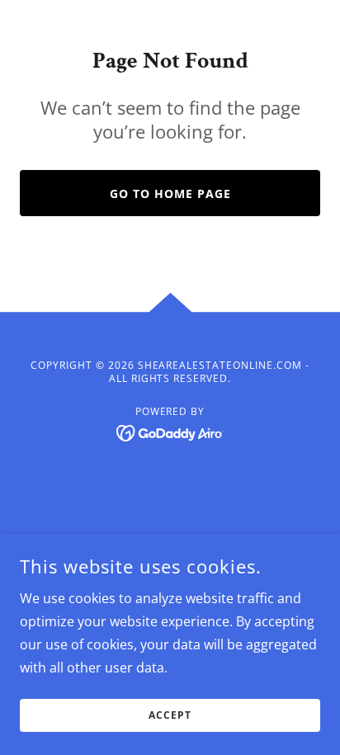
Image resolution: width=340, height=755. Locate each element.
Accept (170, 716)
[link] (170, 431)
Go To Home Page (170, 193)
